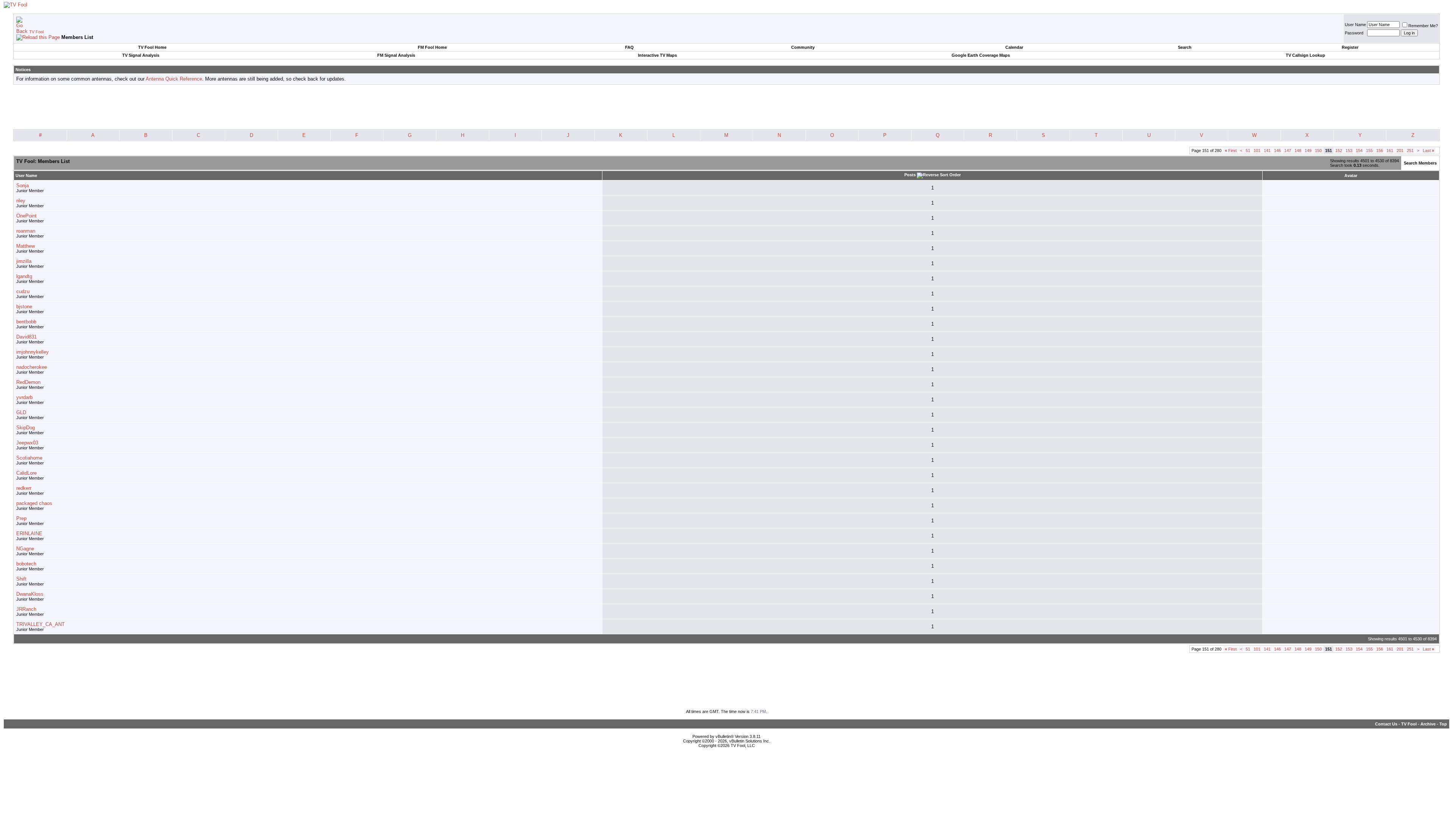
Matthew (25, 246)
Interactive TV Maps (657, 55)
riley (20, 200)
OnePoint (26, 216)
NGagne (25, 548)
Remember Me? (1423, 25)
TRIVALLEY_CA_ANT (40, 624)
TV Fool (36, 32)
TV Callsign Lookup (1305, 55)
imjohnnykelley (32, 352)
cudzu (23, 291)
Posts (910, 174)
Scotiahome (29, 458)
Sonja (22, 185)
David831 (26, 337)
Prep (21, 518)
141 (1267, 150)
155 (1369, 150)
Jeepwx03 (27, 443)
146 (1277, 150)
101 (1257, 150)
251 (1410, 150)
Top (1443, 724)
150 (1318, 150)
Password (1354, 33)
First (1231, 150)
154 (1359, 150)
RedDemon (28, 382)
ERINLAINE (29, 533)
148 (1297, 150)
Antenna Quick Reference (174, 79)
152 (1338, 150)
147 (1287, 150)
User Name (1355, 24)
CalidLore (26, 473)
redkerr (23, 488)
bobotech (26, 564)
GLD (21, 412)
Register (1350, 47)
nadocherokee (31, 367)
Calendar (1014, 47)
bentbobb (26, 322)
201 (1400, 150)
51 (1248, 150)
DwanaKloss (30, 594)
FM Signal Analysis (396, 55)
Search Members (1420, 163)
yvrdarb (24, 397)
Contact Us (1386, 724)
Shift (21, 579)
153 (1349, 150)
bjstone (24, 306)
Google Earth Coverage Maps (981, 55)
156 (1379, 150)
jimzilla (23, 261)
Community (803, 47)
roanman (25, 231)
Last (1428, 150)
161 (1389, 150)
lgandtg (24, 276)
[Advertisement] (726, 107)
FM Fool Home (432, 47)
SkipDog (25, 427)
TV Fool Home (152, 47)
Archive (1428, 724)
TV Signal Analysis (140, 55)
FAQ (629, 47)
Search (1185, 47)
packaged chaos (34, 503)
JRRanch (26, 609)
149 (1308, 150)
